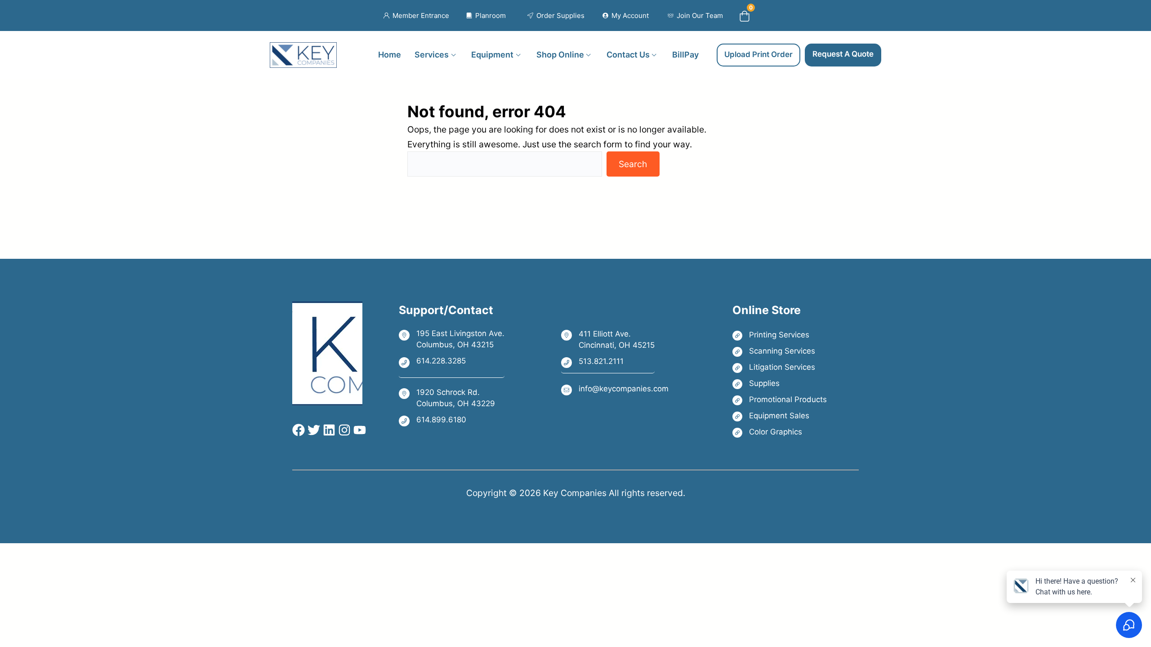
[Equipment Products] (779, 415)
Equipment (492, 54)
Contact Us (628, 54)
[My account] (625, 16)
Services (432, 54)
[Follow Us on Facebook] (298, 430)
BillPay (685, 54)
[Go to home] (303, 49)
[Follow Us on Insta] (343, 430)
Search (633, 164)
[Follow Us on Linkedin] (327, 430)
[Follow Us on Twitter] (312, 430)
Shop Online (560, 54)
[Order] (556, 16)
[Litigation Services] (779, 367)
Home (389, 54)
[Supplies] (779, 383)
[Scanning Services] (779, 351)
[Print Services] (779, 335)
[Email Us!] (615, 389)
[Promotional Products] (779, 399)
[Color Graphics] (779, 432)
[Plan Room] (486, 16)
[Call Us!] (451, 361)
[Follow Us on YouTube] (358, 430)
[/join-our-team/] (695, 16)
